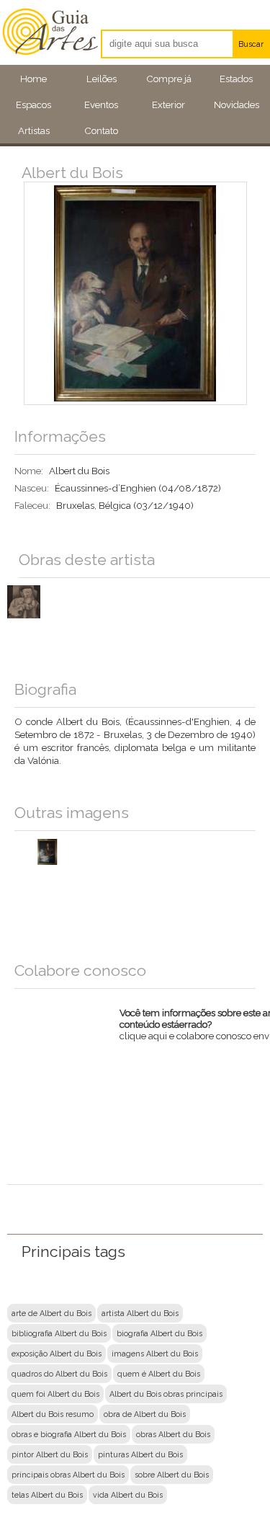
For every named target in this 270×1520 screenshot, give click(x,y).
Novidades (236, 104)
